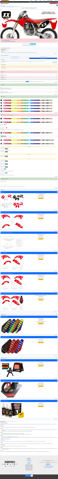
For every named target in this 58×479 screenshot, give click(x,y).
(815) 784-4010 (51, 466)
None (6, 148)
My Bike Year (1, 74)
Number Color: (2, 131)
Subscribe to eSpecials (29, 460)
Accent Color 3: (3, 104)
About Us (29, 461)
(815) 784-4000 (47, 466)
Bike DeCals (4, 6)
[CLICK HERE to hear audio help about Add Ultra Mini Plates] (5, 172)
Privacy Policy (29, 462)
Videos (40, 0)
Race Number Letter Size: (3, 127)
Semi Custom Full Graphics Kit (43, 56)
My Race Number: (2, 124)
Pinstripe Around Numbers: (4, 142)
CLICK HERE (27, 81)
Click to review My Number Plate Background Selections (8, 41)
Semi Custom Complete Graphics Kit (15, 56)
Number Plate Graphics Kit (43, 58)
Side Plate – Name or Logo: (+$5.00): (4, 155)
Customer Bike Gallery (49, 0)
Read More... (55, 53)
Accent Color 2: (3, 101)
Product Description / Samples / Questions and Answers (29, 45)
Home (31, 0)
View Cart (56, 0)
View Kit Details (40, 218)
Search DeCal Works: (3, 5)
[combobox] (29, 136)
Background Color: (3, 117)
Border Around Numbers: (3, 138)
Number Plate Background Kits (10, 6)
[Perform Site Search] (57, 5)
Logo (2, 148)
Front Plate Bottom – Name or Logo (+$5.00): (5, 150)
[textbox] (29, 136)
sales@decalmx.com (49, 467)
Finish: (1, 90)
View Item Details (41, 198)
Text (4, 148)
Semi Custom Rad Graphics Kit (14, 58)
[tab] (2, 421)
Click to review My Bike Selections (6, 40)
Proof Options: (3, 66)
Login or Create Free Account (53, 3)
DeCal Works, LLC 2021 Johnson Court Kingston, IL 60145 (48, 464)
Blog (44, 0)
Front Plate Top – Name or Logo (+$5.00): (5, 147)
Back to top (56, 82)
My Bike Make (2, 76)
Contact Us (36, 0)
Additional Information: (3, 181)
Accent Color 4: (2, 107)
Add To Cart (54, 62)
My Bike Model (2, 78)
